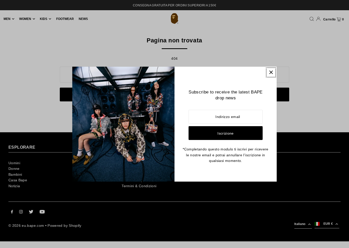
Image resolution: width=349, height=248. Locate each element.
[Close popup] (270, 72)
